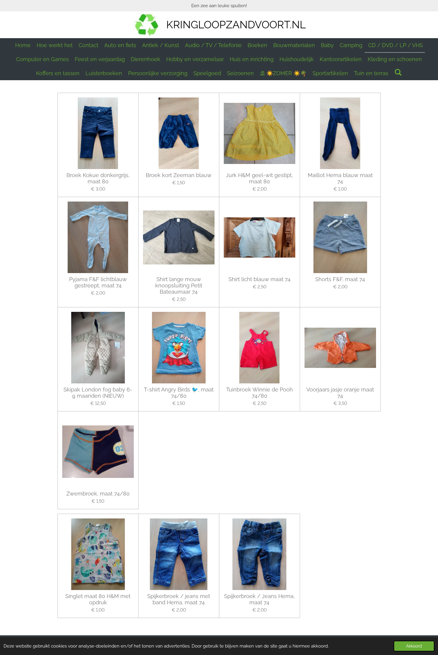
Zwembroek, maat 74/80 (98, 493)
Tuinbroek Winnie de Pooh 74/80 (259, 392)
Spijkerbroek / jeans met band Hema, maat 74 (178, 599)
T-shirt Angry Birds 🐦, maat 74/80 (179, 392)
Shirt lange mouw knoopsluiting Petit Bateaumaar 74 (178, 285)
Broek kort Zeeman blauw (179, 175)
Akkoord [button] (414, 646)
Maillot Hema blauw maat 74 (340, 178)
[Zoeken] (398, 72)
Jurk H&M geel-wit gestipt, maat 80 (259, 178)
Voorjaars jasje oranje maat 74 (340, 392)
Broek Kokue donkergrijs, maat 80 (98, 178)
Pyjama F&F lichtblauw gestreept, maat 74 (98, 282)
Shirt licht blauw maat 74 (260, 279)
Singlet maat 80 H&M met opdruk (98, 599)
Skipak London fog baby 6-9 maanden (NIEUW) (97, 392)
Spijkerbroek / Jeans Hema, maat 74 (259, 599)
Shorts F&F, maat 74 (340, 279)
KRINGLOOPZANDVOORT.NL (236, 24)
